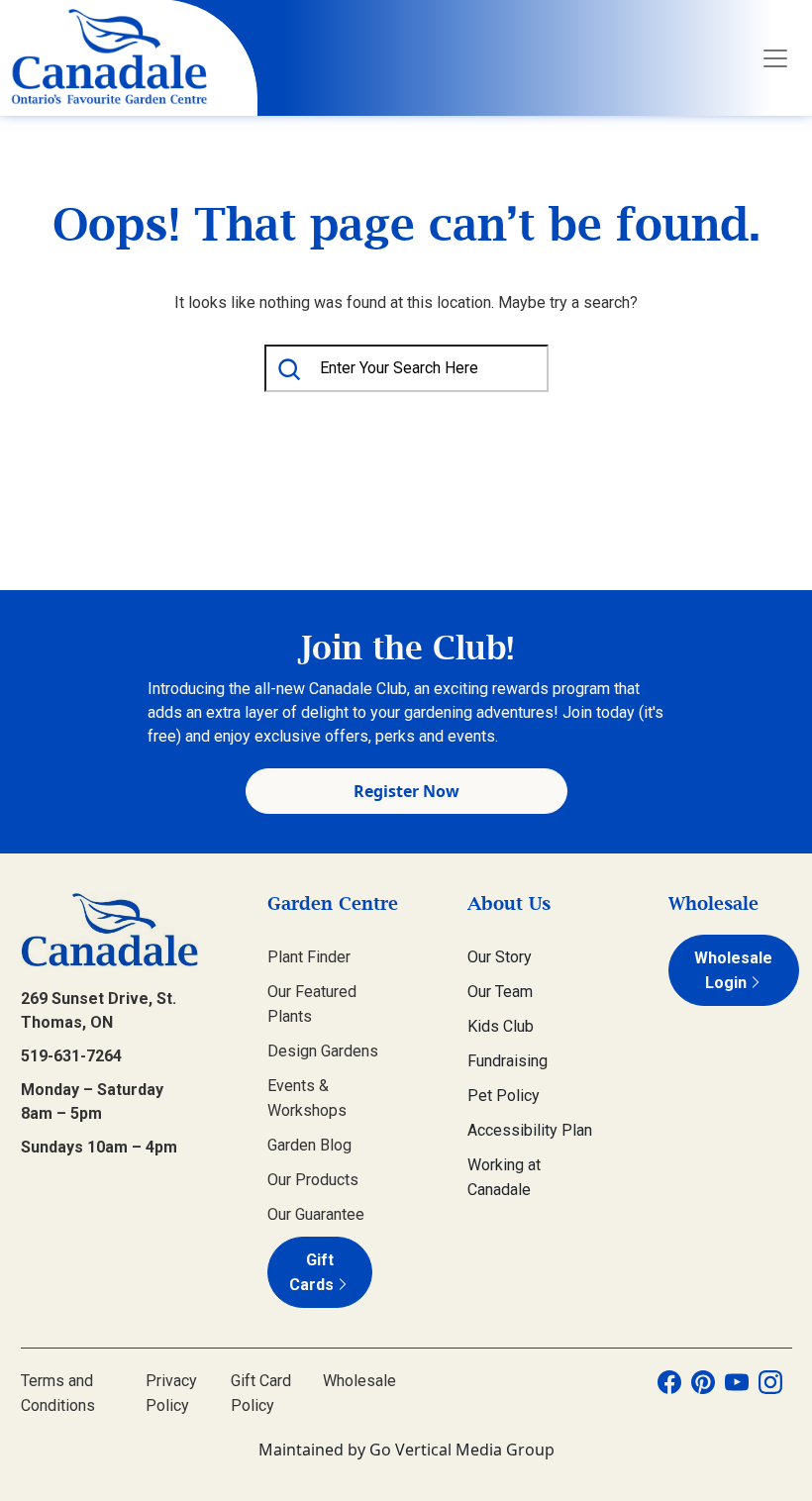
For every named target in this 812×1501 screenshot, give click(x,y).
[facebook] (669, 1393)
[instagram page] (770, 1393)
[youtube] (737, 1393)
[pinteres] (703, 1393)
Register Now (406, 791)
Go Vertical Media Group (462, 1449)
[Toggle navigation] (775, 58)
